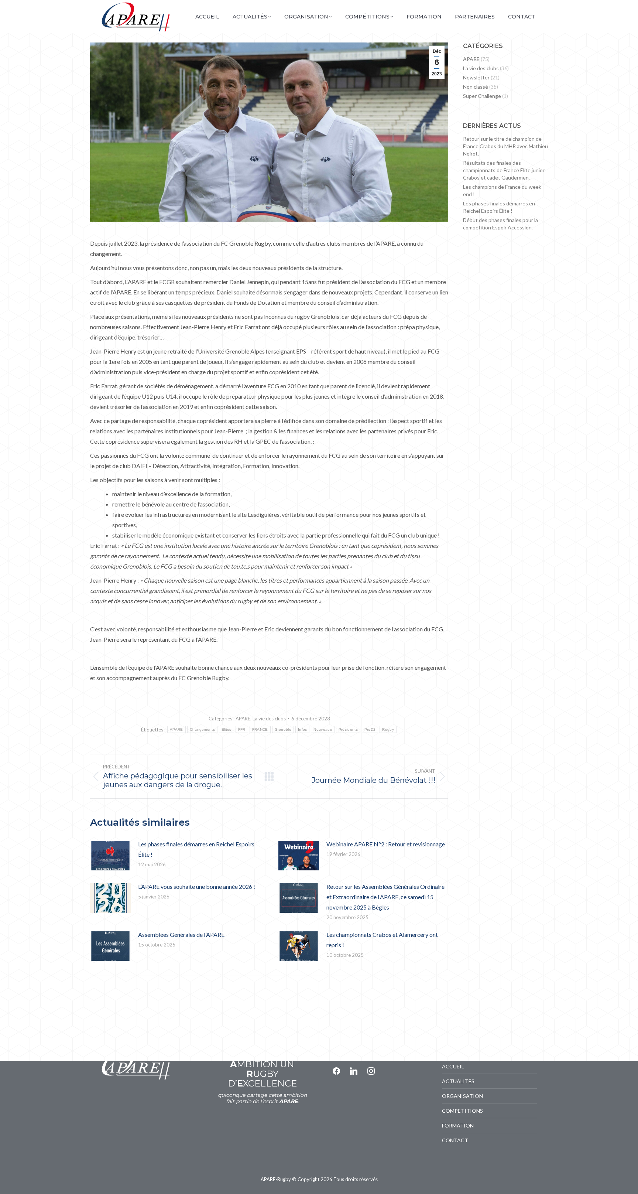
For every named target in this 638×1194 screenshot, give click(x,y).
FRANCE (260, 729)
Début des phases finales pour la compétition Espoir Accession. (500, 224)
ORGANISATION (462, 1096)
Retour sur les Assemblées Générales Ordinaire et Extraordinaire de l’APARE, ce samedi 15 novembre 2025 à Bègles (385, 897)
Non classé (475, 86)
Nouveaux (322, 729)
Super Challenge (482, 96)
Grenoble (283, 729)
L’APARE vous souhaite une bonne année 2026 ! (196, 886)
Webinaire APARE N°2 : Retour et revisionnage (385, 843)
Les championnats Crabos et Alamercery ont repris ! (382, 939)
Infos (302, 729)
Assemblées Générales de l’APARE (181, 934)
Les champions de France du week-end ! (503, 190)
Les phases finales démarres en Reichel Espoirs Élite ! (196, 849)
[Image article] (110, 855)
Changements (202, 729)
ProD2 (370, 729)
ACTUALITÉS (458, 1081)
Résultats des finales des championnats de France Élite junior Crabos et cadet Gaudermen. (504, 170)
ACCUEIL (453, 1066)
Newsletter (476, 77)
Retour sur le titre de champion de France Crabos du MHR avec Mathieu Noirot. (505, 146)
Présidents (348, 729)
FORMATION (458, 1125)
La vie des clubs (269, 718)
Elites (226, 729)
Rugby (388, 729)
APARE (243, 718)
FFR (242, 729)
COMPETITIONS (462, 1111)
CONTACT (455, 1140)
